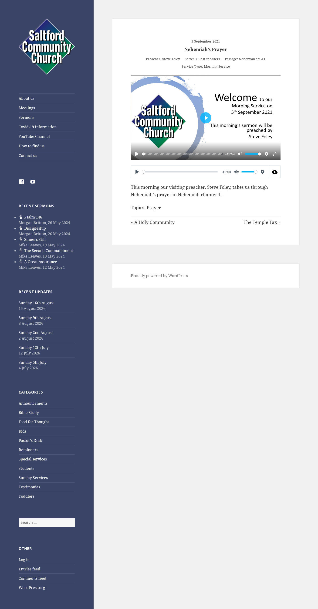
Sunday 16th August (36, 302)
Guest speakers (208, 59)
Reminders (28, 449)
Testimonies (29, 487)
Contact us (28, 155)
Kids (22, 431)
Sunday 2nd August (36, 332)
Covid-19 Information (38, 126)
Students (26, 468)
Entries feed (29, 569)
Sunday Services (33, 477)
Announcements (33, 403)
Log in (24, 559)
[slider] (181, 154)
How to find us (31, 146)
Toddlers (26, 496)
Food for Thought (34, 421)
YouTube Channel (34, 136)
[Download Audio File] (275, 171)
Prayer (154, 208)
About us (26, 98)
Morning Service (217, 66)
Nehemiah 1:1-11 (252, 59)
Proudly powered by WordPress (159, 275)
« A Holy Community (153, 222)
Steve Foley (171, 59)
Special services (33, 459)
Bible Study (29, 412)
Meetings (27, 107)
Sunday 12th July (34, 347)
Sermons (26, 117)
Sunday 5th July (33, 362)
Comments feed (32, 578)
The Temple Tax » (262, 222)
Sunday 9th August (35, 317)
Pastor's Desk (30, 440)
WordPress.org (32, 587)
